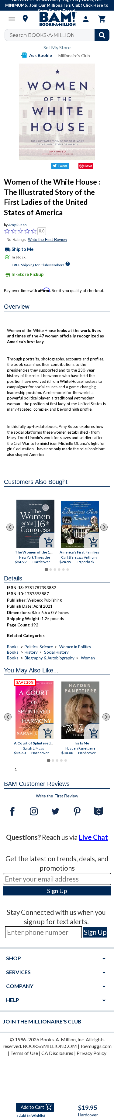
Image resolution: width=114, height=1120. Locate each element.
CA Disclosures (57, 1053)
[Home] (57, 19)
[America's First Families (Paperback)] (80, 524)
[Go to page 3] (55, 569)
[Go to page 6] (67, 569)
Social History (56, 652)
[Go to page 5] (63, 569)
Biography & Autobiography (49, 657)
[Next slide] (104, 527)
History (31, 652)
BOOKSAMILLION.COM (50, 1046)
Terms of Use (24, 1053)
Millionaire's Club (74, 55)
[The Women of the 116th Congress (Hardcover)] (35, 524)
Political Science (39, 646)
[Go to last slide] (10, 527)
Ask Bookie (40, 55)
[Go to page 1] (46, 569)
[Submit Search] (102, 35)
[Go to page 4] (59, 569)
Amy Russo (17, 224)
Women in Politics (75, 646)
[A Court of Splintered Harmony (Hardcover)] (35, 710)
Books (12, 646)
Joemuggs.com (96, 1046)
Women (88, 657)
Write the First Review (47, 239)
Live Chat (93, 837)
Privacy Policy (91, 1053)
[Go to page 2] (50, 569)
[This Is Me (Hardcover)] (80, 710)
